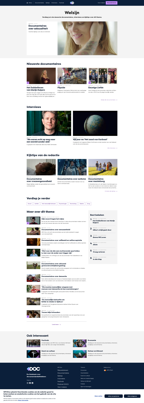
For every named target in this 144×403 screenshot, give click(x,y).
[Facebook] (30, 383)
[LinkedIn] (32, 383)
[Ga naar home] (72, 2)
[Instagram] (27, 383)
